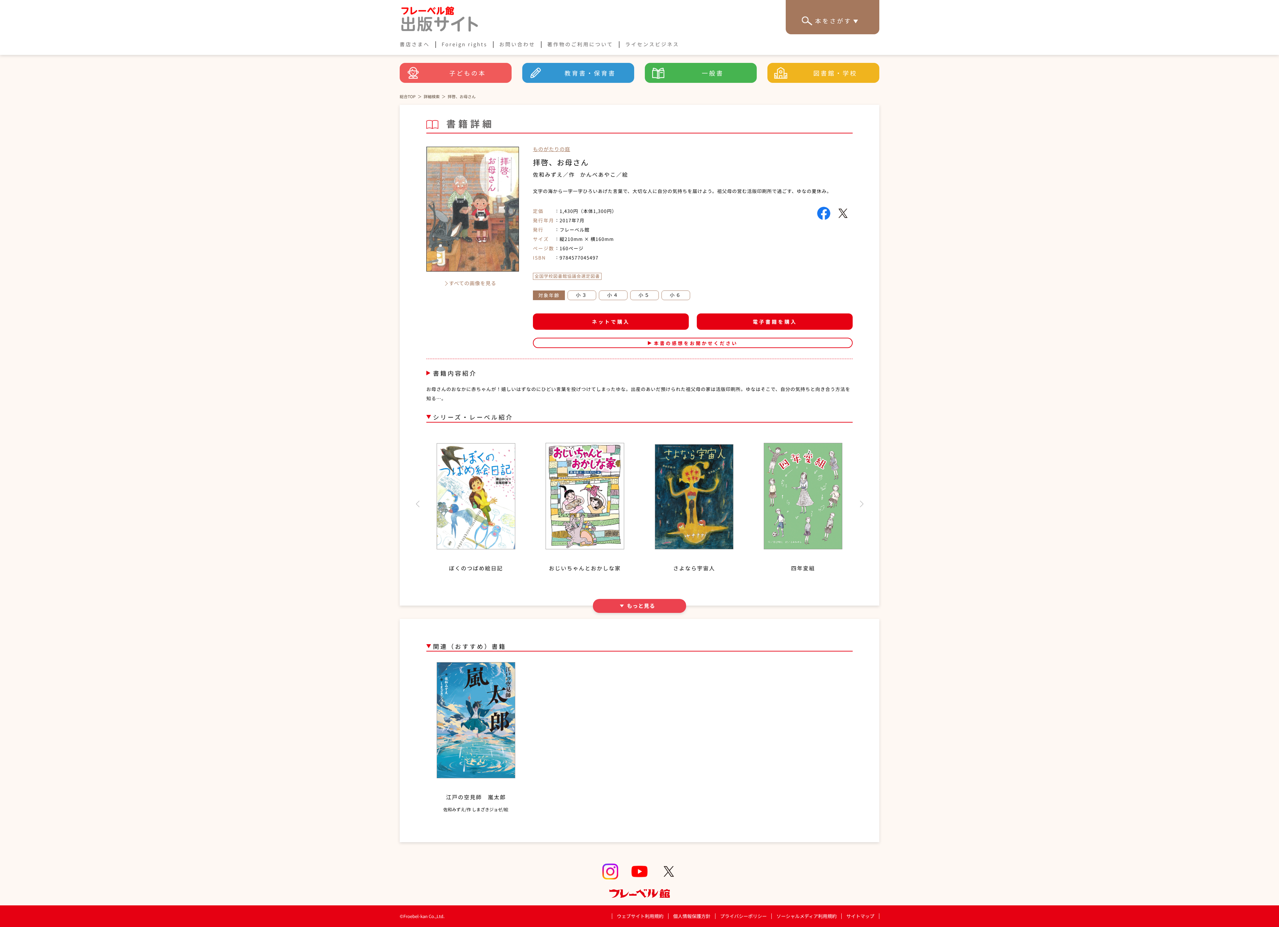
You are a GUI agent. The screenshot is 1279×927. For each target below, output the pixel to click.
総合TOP (408, 96)
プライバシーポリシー (743, 916)
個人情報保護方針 (691, 916)
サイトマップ (860, 916)
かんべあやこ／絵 (604, 174)
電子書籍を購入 (775, 321)
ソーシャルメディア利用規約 (806, 916)
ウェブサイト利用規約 (640, 916)
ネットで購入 (611, 321)
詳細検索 (432, 96)
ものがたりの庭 (551, 148)
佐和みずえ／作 (554, 174)
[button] (417, 504)
